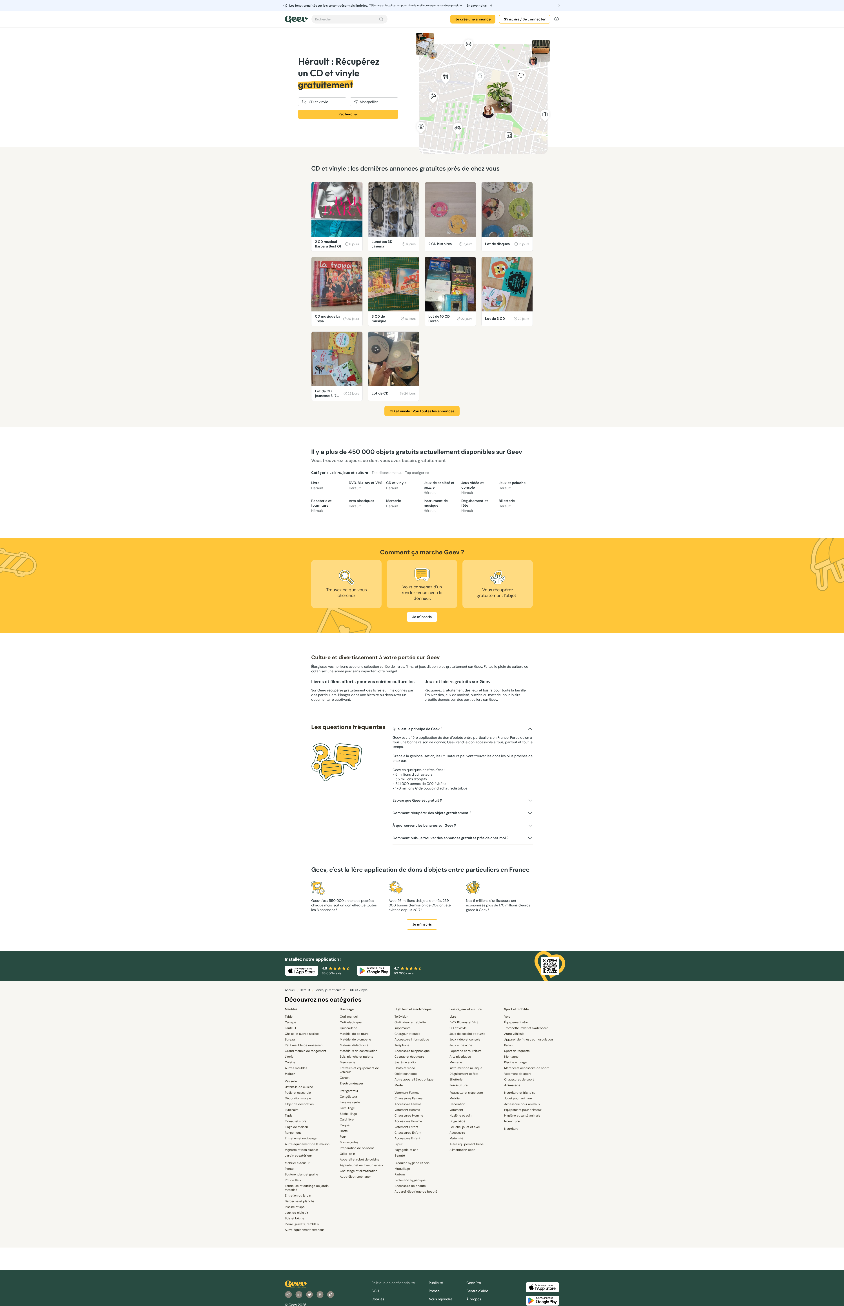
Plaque (344, 1125)
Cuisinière (347, 1119)
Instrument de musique (436, 505)
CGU (375, 1291)
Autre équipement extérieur (304, 1230)
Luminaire (291, 1110)
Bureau (290, 1039)
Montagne (511, 1057)
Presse (434, 1291)
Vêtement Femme (407, 1093)
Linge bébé (457, 1121)
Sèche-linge (348, 1114)
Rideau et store (295, 1121)
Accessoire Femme (408, 1104)
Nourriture (512, 1121)
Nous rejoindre (440, 1299)
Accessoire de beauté (410, 1186)
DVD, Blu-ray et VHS (365, 485)
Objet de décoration (299, 1104)
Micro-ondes (349, 1142)
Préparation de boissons (357, 1148)
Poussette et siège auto (466, 1093)
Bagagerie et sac (406, 1150)
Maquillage (402, 1169)
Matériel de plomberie (355, 1039)
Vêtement (456, 1110)
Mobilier (455, 1098)
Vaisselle (291, 1081)
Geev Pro (473, 1283)
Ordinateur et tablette (410, 1022)
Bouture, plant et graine (301, 1174)
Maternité (456, 1138)
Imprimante (403, 1028)
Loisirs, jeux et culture (330, 990)
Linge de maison (296, 1127)
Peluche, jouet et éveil (464, 1127)
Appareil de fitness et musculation (528, 1039)
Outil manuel (349, 1017)
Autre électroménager (355, 1177)
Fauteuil (290, 1028)
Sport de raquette (517, 1051)
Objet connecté (406, 1074)
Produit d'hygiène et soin (412, 1163)
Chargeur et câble (407, 1034)
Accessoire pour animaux (522, 1104)
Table (289, 1017)
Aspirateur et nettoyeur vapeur (361, 1165)
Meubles (291, 1009)
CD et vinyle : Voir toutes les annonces (422, 411)
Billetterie (507, 503)
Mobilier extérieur (297, 1163)
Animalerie (512, 1085)
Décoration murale (298, 1098)
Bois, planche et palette (356, 1057)
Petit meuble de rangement (304, 1045)
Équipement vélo (516, 1022)
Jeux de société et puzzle (439, 487)
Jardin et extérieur (298, 1155)
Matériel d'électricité (354, 1045)
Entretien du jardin (298, 1195)
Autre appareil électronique (414, 1079)
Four (343, 1137)
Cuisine (290, 1062)
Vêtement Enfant (406, 1127)
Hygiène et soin (460, 1115)
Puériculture (458, 1085)
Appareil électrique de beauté (416, 1191)
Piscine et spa (295, 1207)
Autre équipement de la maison (307, 1144)
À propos (473, 1299)
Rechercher (348, 114)
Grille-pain (347, 1154)
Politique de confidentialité (393, 1283)
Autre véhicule (514, 1034)
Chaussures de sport (519, 1079)
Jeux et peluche (512, 485)
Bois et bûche (294, 1218)
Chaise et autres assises (302, 1034)
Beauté (400, 1155)
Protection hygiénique (410, 1180)
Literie (289, 1057)
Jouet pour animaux (518, 1098)
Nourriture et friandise (519, 1093)
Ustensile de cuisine (299, 1087)
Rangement (293, 1133)
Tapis (288, 1115)
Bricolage (347, 1009)
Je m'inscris (422, 617)
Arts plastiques (361, 503)
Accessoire (457, 1133)
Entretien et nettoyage (300, 1138)
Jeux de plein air (296, 1213)
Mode (399, 1085)
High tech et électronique (413, 1009)
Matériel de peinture (354, 1034)
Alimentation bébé (462, 1150)
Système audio (405, 1062)
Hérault (305, 990)
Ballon (508, 1045)
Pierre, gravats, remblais (302, 1224)
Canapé (290, 1022)
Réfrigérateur (349, 1091)
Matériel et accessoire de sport (526, 1068)
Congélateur (348, 1097)
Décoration (457, 1104)
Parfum (400, 1174)
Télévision (401, 1017)
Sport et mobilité (516, 1009)
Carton (344, 1078)
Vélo (507, 1017)
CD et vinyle (396, 485)
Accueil (290, 990)
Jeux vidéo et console (472, 487)
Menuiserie (347, 1062)
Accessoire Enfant (407, 1138)
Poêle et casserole (298, 1093)
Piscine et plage (515, 1062)
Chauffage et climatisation (358, 1171)
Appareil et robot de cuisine (359, 1159)
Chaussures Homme (409, 1115)
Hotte (344, 1131)
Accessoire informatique (412, 1039)
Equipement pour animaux (523, 1110)
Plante (289, 1169)
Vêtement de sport (517, 1074)
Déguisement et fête (474, 505)
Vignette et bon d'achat (301, 1150)
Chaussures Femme (408, 1098)
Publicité (436, 1283)
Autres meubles (296, 1068)
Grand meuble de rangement (305, 1051)
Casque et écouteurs (409, 1057)
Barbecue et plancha (300, 1201)
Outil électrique (351, 1022)
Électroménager (351, 1083)
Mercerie (393, 503)
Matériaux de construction (358, 1051)
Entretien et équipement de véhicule (359, 1070)
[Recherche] (381, 19)
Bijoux (399, 1144)
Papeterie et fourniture (321, 505)
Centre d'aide (477, 1291)
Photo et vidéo (405, 1068)
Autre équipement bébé (466, 1144)
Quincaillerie (348, 1028)
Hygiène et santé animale (522, 1115)
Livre (317, 485)
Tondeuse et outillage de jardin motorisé (307, 1188)
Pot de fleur (293, 1180)
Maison (290, 1074)
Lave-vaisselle (350, 1102)
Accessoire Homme (408, 1121)
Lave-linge (347, 1108)
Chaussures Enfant (408, 1133)
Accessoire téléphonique (412, 1051)
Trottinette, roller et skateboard (526, 1028)
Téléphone (402, 1045)
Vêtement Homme (407, 1110)
